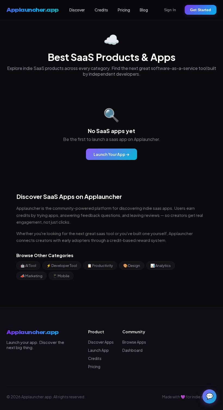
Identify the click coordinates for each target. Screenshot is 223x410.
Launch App (98, 350)
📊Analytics (160, 265)
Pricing (124, 9)
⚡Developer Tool (62, 265)
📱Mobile (61, 276)
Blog (144, 9)
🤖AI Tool (28, 265)
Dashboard (132, 350)
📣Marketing (31, 276)
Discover (77, 9)
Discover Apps (101, 342)
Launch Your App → (111, 154)
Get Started (200, 10)
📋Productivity (100, 265)
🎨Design (131, 265)
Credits (101, 9)
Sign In (170, 10)
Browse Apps (134, 342)
